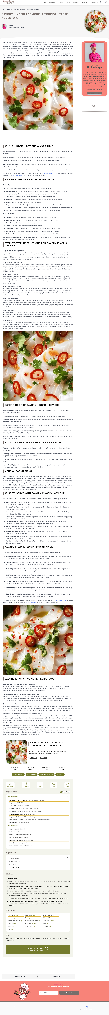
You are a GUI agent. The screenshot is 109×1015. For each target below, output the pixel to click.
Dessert (75, 2)
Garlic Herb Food (17, 175)
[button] (68, 796)
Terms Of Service (54, 1006)
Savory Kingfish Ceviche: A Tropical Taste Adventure (26, 9)
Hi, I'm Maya (24, 1006)
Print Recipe (33, 757)
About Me (84, 2)
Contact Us (94, 2)
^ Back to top (10, 1007)
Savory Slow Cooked (50, 173)
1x (61, 791)
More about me (94, 93)
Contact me (33, 1006)
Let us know (31, 950)
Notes (67, 786)
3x (66, 791)
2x (63, 791)
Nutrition (54, 786)
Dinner (61, 2)
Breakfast (52, 2)
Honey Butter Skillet (60, 600)
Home (44, 2)
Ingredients (10, 786)
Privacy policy (43, 1006)
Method (40, 786)
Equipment (25, 786)
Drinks (68, 2)
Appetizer (9, 9)
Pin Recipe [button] (43, 757)
